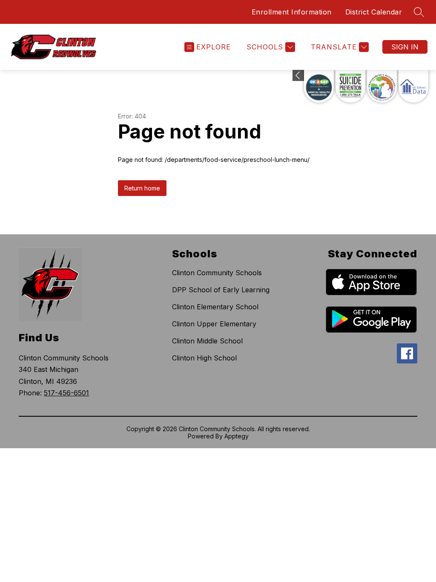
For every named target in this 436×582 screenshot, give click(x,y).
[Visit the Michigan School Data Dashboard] (413, 86)
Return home (142, 188)
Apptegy (236, 436)
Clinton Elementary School (215, 307)
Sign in (405, 47)
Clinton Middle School (207, 341)
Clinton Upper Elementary (214, 324)
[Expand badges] (298, 75)
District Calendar (373, 12)
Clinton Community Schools (217, 272)
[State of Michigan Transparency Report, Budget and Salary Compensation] (382, 86)
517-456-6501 (66, 393)
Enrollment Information (292, 12)
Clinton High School (204, 358)
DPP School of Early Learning (221, 289)
